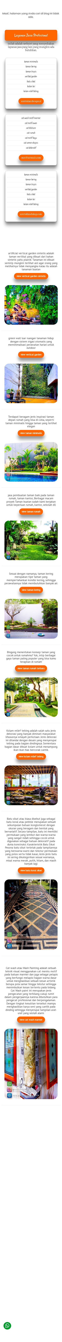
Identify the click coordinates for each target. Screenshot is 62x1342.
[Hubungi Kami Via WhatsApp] (7, 1325)
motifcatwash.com (31, 157)
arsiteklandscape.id (31, 101)
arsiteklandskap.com (31, 214)
